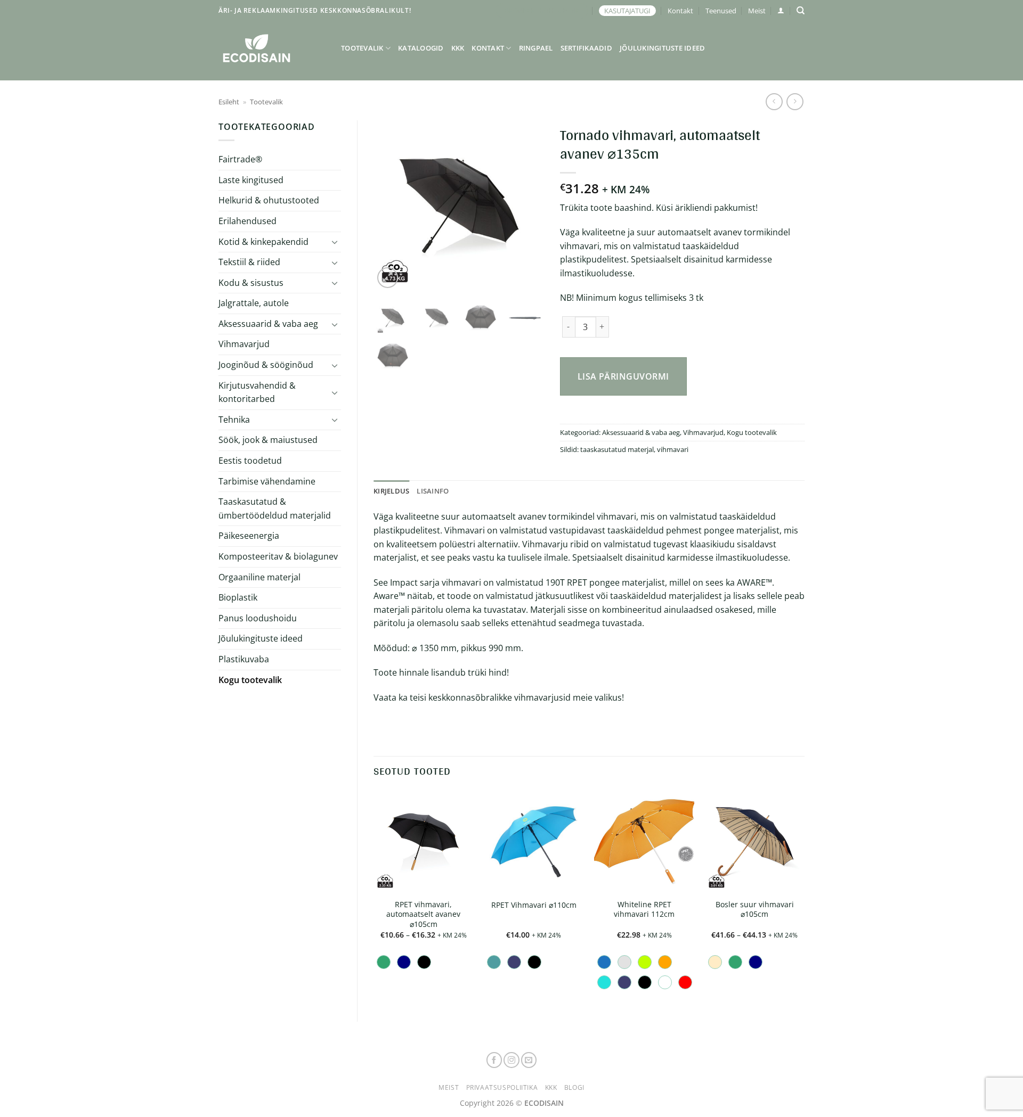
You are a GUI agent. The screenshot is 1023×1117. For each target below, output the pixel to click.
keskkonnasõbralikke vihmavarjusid (499, 697)
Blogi (574, 1087)
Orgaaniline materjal (259, 577)
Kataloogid (421, 48)
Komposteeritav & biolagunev (278, 556)
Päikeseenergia (248, 535)
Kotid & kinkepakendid (263, 242)
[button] (780, 10)
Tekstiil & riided (249, 262)
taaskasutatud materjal (617, 449)
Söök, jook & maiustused (268, 440)
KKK (458, 48)
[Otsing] (801, 10)
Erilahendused (247, 221)
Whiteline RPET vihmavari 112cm (644, 909)
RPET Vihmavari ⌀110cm (534, 905)
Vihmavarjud (244, 344)
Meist (757, 10)
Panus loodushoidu (257, 618)
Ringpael (536, 48)
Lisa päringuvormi (623, 376)
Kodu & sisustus (250, 283)
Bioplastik (237, 597)
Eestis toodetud (250, 460)
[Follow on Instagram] (511, 1060)
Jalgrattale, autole (253, 303)
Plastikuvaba (243, 659)
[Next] (527, 205)
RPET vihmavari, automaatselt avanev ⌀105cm (423, 914)
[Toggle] (334, 241)
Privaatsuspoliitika (502, 1087)
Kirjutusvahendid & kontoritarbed (257, 392)
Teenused (720, 10)
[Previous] (390, 205)
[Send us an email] (529, 1060)
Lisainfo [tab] (433, 491)
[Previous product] (794, 101)
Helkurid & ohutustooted (268, 200)
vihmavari (672, 449)
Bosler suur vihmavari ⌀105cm (755, 909)
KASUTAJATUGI (627, 10)
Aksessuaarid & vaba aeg (268, 324)
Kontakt (680, 10)
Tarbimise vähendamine (266, 481)
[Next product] (774, 101)
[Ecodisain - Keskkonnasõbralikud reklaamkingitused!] (271, 48)
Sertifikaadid (586, 48)
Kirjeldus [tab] (391, 491)
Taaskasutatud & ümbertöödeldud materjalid (274, 508)
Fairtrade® (240, 159)
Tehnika (234, 419)
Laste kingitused (250, 180)
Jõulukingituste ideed (662, 48)
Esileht (228, 101)
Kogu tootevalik (250, 680)
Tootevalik (362, 48)
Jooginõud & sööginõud (265, 365)
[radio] (384, 962)
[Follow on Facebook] (494, 1060)
